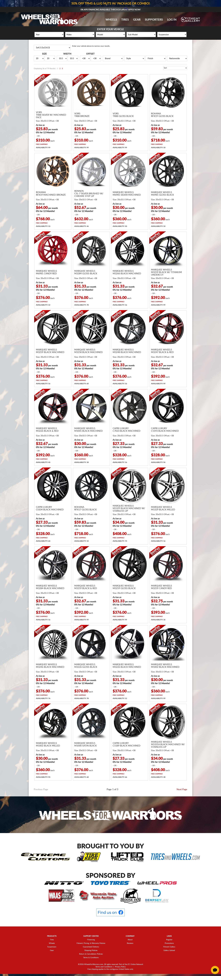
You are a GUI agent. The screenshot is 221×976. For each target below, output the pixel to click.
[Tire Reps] (89, 857)
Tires (125, 19)
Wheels (111, 19)
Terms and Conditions (103, 967)
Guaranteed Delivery (91, 947)
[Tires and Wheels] (175, 857)
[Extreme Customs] (45, 857)
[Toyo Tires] (110, 883)
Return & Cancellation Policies (91, 954)
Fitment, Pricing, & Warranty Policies (91, 943)
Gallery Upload (169, 950)
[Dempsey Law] (157, 896)
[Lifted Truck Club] (127, 857)
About (130, 940)
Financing (91, 940)
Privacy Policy (120, 967)
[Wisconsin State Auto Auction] (97, 896)
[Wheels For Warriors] (110, 815)
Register (169, 940)
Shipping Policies (90, 950)
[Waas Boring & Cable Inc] (61, 896)
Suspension (51, 947)
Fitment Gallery (169, 947)
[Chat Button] (215, 970)
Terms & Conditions (91, 957)
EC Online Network (135, 964)
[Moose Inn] (130, 896)
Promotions (169, 943)
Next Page (182, 789)
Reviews (130, 943)
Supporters (154, 19)
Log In (171, 19)
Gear (137, 19)
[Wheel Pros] (157, 883)
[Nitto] (64, 883)
